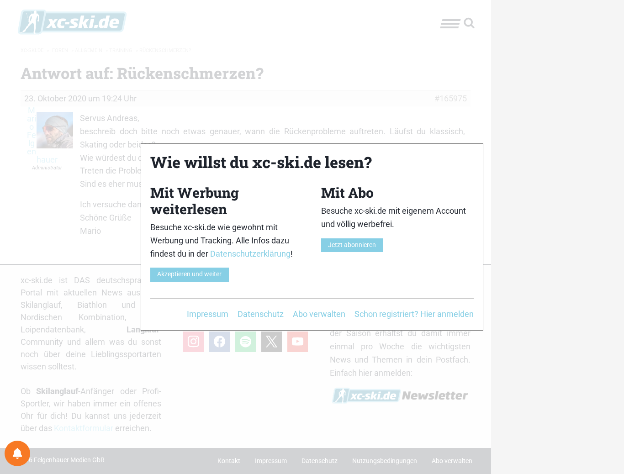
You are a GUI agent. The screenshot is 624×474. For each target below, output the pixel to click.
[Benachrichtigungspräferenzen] (17, 453)
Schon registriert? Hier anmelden (414, 314)
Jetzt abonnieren (352, 245)
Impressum (207, 314)
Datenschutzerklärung (250, 253)
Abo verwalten (319, 314)
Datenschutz (261, 314)
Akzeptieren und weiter (189, 274)
